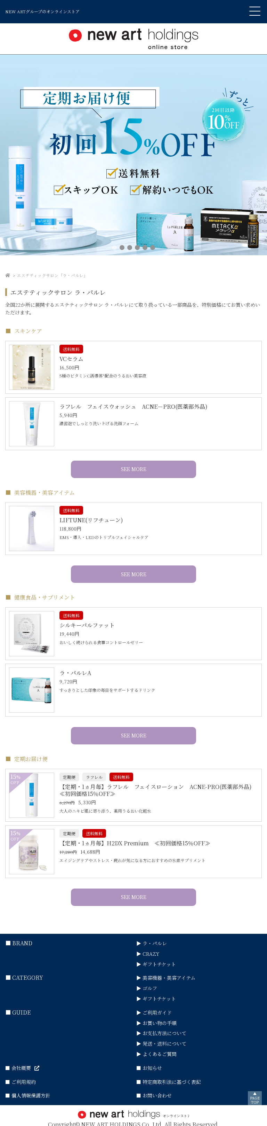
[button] (114, 247)
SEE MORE (133, 469)
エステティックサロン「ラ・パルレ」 (52, 275)
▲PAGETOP (255, 1098)
